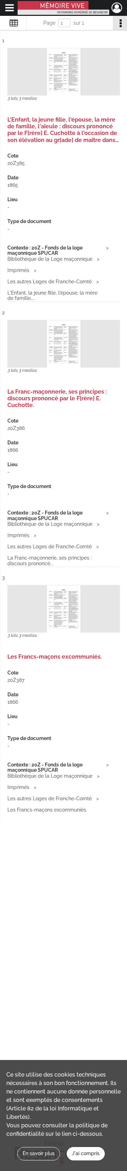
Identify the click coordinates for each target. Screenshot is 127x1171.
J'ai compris (85, 1153)
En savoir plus (39, 1153)
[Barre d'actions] (120, 23)
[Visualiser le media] (63, 72)
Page (49, 23)
